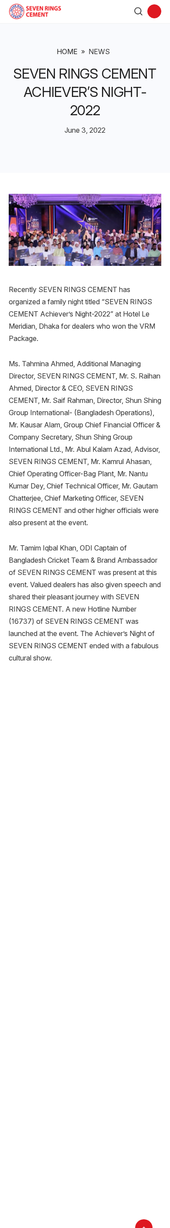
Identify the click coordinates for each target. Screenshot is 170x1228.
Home (67, 51)
